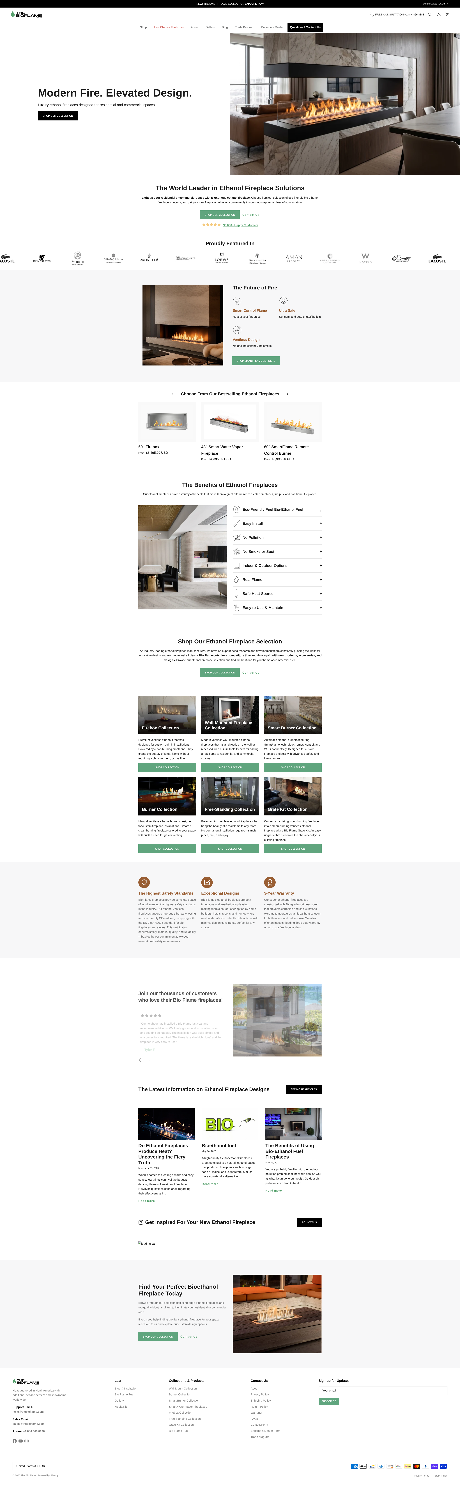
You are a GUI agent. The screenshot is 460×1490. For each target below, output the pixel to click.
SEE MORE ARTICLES (304, 1089)
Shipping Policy (261, 1400)
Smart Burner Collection (184, 1400)
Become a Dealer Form (265, 1430)
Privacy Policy (260, 1394)
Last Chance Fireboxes (169, 27)
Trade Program (244, 27)
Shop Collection (167, 767)
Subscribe (328, 1401)
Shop (143, 27)
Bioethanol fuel (219, 1145)
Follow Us (309, 1222)
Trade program (260, 1436)
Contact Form (259, 1424)
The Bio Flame (28, 1475)
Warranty (256, 1412)
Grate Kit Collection (181, 1424)
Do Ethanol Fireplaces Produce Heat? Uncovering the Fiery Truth (163, 1154)
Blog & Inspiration (126, 1388)
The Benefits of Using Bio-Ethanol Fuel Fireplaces (289, 1151)
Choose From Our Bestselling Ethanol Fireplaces (230, 394)
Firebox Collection (180, 1412)
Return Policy (259, 1406)
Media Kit (121, 1406)
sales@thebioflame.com (29, 1423)
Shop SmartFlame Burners (256, 360)
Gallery (210, 27)
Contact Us (251, 214)
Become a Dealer (272, 27)
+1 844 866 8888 (34, 1431)
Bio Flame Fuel (124, 1394)
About (194, 27)
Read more (146, 1200)
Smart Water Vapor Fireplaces (188, 1406)
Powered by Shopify (48, 1475)
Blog (225, 27)
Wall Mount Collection (183, 1388)
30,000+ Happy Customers (240, 225)
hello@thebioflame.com (28, 1411)
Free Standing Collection (185, 1418)
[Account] (438, 14)
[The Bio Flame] (26, 14)
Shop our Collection (58, 115)
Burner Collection (180, 1394)
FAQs (254, 1418)
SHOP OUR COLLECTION (220, 214)
